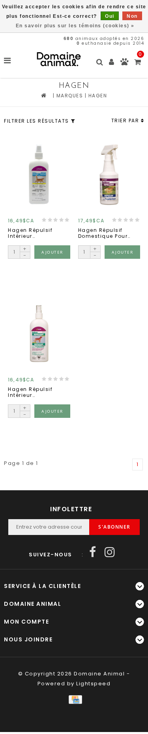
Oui (109, 16)
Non (132, 16)
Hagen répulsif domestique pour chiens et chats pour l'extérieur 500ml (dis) (103, 233)
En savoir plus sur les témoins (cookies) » (75, 25)
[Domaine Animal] (58, 59)
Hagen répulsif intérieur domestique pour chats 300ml (33, 233)
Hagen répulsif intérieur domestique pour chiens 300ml (33, 392)
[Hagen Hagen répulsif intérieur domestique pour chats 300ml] (39, 174)
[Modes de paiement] (74, 699)
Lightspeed (93, 683)
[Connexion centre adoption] (124, 63)
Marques (69, 95)
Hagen (97, 95)
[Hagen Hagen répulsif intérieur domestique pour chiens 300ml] (39, 333)
